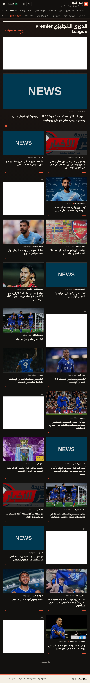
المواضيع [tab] (70, 11)
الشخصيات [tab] (52, 11)
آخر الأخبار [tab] (80, 11)
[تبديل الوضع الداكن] (4, 4)
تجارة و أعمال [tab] (40, 11)
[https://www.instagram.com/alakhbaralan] (73, 678)
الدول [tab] (61, 11)
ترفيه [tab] (30, 11)
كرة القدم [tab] (13, 11)
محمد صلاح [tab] (29, 16)
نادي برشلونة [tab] (55, 16)
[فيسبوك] (75, 678)
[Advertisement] (45, 53)
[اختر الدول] (24, 4)
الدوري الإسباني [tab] (42, 16)
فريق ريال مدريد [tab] (69, 16)
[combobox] (14, 4)
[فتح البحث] (29, 4)
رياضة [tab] (22, 11)
